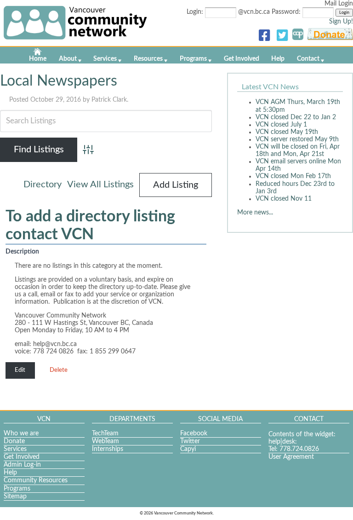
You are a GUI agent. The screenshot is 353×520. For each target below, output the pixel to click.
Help (278, 59)
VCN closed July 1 (281, 124)
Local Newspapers (58, 81)
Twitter (190, 441)
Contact (308, 59)
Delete (59, 370)
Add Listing (175, 185)
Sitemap (15, 496)
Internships (107, 449)
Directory (42, 184)
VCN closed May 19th (287, 132)
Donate (14, 441)
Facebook (193, 433)
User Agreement (291, 457)
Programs (193, 59)
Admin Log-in (22, 465)
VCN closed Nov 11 (284, 199)
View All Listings (100, 184)
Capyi (188, 449)
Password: (287, 12)
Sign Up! (341, 21)
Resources (148, 59)
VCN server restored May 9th (297, 139)
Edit (20, 370)
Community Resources (36, 480)
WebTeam (105, 441)
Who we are (21, 433)
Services (105, 59)
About (68, 59)
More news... (255, 212)
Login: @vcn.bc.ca (229, 12)
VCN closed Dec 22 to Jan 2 (296, 117)
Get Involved (241, 59)
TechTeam (105, 433)
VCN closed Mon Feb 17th (293, 176)
